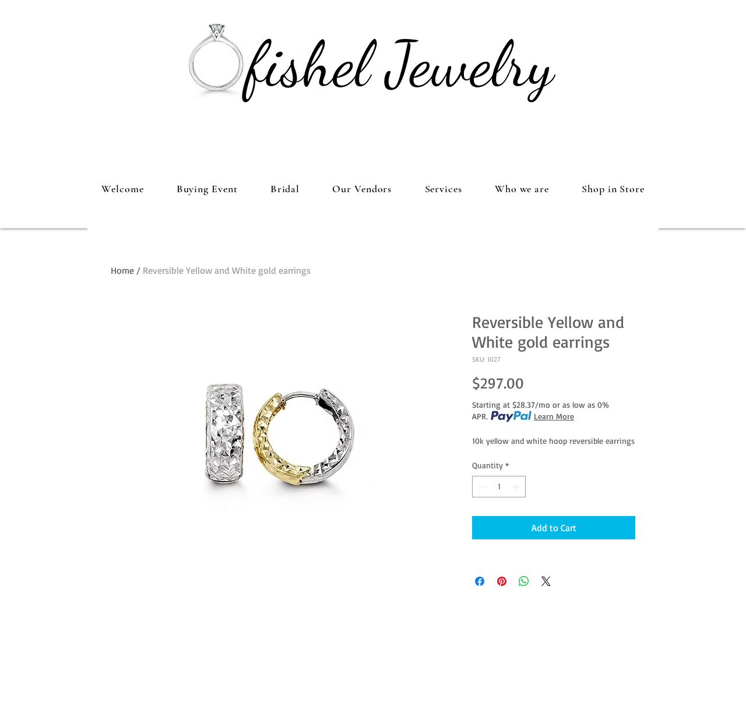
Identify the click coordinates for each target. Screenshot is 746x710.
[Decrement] (481, 486)
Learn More (554, 416)
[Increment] (516, 486)
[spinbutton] (498, 486)
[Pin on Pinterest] (502, 581)
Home (122, 270)
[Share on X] (546, 581)
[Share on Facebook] (480, 581)
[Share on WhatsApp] (524, 581)
